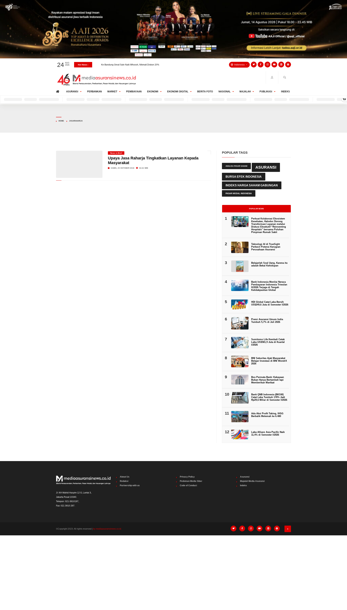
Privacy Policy (187, 477)
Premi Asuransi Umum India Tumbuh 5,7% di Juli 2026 (267, 320)
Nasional (225, 91)
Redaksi (124, 481)
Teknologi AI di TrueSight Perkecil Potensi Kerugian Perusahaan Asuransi (265, 247)
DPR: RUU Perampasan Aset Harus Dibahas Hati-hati (127, 64)
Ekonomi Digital (177, 91)
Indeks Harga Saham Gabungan (252, 185)
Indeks (285, 91)
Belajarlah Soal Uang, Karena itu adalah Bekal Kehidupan (269, 264)
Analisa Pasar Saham (236, 166)
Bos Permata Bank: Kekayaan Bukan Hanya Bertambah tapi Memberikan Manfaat (267, 380)
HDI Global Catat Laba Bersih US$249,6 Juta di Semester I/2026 (269, 303)
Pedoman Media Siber (191, 481)
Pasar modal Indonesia (239, 193)
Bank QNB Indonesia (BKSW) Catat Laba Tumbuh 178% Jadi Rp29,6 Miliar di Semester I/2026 (269, 397)
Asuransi (72, 91)
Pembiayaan (134, 91)
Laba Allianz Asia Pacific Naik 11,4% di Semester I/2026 (268, 433)
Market (112, 91)
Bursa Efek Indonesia (244, 176)
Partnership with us (130, 485)
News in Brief (116, 153)
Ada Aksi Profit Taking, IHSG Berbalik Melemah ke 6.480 (267, 415)
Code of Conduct (188, 485)
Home (58, 90)
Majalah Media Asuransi (252, 481)
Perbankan (94, 91)
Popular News (256, 209)
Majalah (245, 91)
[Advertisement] (173, 565)
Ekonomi (152, 91)
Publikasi (266, 91)
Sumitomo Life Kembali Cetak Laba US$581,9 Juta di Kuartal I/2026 (268, 342)
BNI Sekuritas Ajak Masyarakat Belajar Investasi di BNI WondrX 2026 (269, 361)
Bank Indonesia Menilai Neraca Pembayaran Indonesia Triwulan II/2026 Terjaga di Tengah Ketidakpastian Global (269, 286)
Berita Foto (205, 91)
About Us (124, 477)
